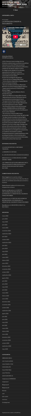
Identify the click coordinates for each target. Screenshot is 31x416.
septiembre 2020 (6, 346)
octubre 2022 (5, 272)
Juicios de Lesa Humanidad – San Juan (14, 3)
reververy (4, 399)
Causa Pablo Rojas (6, 370)
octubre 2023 (5, 239)
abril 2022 (4, 290)
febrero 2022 (5, 295)
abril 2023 (4, 254)
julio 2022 (4, 281)
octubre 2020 (5, 343)
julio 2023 (4, 245)
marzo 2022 (5, 292)
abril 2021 (4, 325)
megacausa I (5, 381)
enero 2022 (5, 298)
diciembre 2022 (6, 266)
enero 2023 (5, 263)
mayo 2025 (5, 222)
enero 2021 (5, 334)
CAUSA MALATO (6, 367)
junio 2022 (5, 284)
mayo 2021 (5, 322)
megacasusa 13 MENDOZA (9, 378)
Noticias (4, 390)
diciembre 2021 (6, 301)
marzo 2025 (5, 227)
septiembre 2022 (6, 275)
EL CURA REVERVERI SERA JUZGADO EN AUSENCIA (15, 155)
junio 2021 (4, 319)
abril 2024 (4, 236)
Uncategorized (6, 402)
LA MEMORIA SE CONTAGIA (9, 152)
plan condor (5, 396)
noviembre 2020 (6, 340)
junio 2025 (5, 219)
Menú (16, 10)
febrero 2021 (5, 331)
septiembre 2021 (6, 310)
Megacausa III (5, 387)
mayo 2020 (5, 349)
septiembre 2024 (6, 233)
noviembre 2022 (6, 269)
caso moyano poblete (7, 361)
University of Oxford (7, 56)
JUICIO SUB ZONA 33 (7, 375)
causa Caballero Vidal (7, 364)
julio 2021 (4, 316)
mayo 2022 (5, 287)
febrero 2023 (5, 260)
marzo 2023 (5, 257)
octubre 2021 (5, 307)
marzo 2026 (5, 216)
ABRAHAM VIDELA (7, 358)
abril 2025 (4, 224)
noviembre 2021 (6, 304)
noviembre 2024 (6, 230)
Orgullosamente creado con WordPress (11, 412)
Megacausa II (5, 384)
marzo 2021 (5, 328)
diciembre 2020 (6, 337)
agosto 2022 (5, 278)
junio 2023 (5, 248)
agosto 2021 (5, 313)
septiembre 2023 (6, 242)
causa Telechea (6, 373)
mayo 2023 (5, 251)
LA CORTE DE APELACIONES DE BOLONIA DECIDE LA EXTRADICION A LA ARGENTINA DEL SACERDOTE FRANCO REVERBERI (15, 200)
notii (3, 393)
